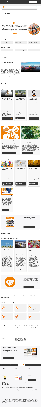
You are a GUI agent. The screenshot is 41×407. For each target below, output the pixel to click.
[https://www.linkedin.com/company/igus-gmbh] (5, 384)
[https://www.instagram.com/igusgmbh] (4, 384)
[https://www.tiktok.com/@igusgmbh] (8, 384)
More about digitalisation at (33, 270)
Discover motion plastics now (6, 119)
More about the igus (20, 269)
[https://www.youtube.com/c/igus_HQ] (7, 384)
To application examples (19, 118)
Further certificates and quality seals (20, 340)
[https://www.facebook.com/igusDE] (2, 384)
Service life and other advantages (32, 119)
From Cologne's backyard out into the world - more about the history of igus (26, 327)
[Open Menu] (1, 6)
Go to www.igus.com (32, 1)
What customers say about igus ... (6, 297)
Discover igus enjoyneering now (7, 184)
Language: (18, 382)
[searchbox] (19, 8)
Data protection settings (30, 387)
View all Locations (25, 1)
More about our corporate (6, 270)
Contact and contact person (19, 184)
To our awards (5, 209)
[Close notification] (39, 2)
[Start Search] (36, 8)
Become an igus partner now (28, 286)
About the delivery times (32, 183)
